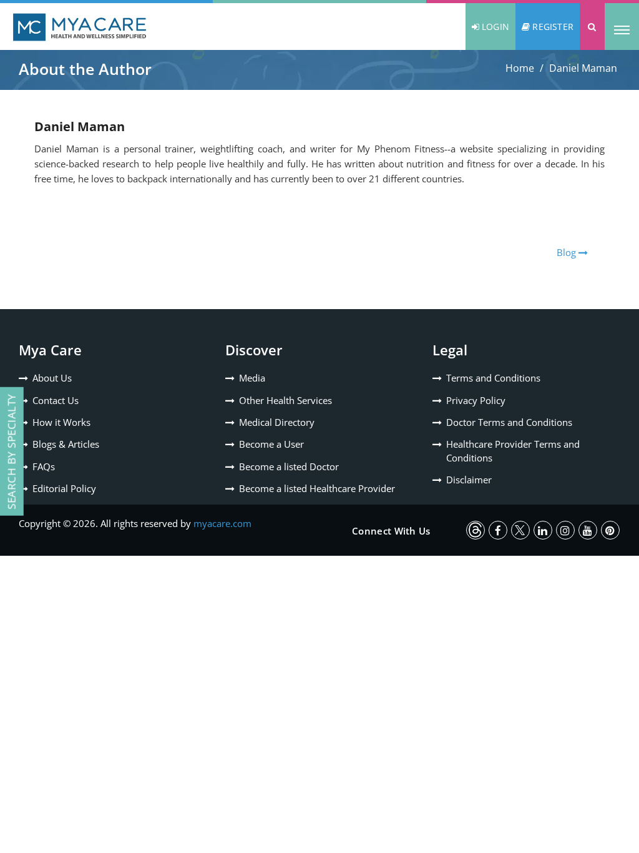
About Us (52, 378)
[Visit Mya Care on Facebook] (498, 530)
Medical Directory (277, 422)
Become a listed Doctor (289, 466)
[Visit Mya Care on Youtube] (587, 530)
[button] (592, 26)
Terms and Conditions (493, 378)
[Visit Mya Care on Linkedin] (543, 530)
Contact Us (55, 400)
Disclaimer (469, 479)
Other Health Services (285, 400)
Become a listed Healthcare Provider (317, 488)
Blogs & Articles (65, 444)
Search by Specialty (11, 451)
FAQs (43, 466)
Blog (567, 252)
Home (519, 68)
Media (252, 378)
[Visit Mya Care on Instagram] (565, 530)
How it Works (61, 422)
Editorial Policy (64, 488)
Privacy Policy (475, 400)
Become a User (271, 444)
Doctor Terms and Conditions (509, 422)
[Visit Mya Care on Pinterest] (610, 530)
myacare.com (222, 523)
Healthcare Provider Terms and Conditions (513, 450)
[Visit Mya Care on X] (520, 530)
